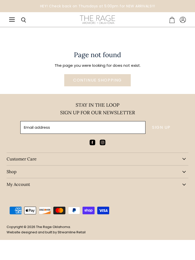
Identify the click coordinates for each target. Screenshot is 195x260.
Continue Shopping (97, 80)
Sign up (161, 127)
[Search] (20, 20)
